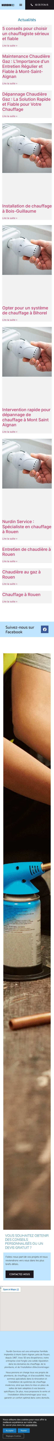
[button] (20, 5)
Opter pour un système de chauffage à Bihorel (25, 310)
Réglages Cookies (13, 1436)
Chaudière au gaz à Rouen (21, 574)
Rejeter (24, 1430)
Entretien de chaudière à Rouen (26, 552)
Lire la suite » (9, 45)
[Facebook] (44, 629)
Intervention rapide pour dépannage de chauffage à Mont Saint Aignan (26, 417)
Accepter (10, 1430)
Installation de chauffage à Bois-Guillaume (27, 208)
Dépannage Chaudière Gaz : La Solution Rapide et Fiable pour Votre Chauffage (26, 102)
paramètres (31, 1425)
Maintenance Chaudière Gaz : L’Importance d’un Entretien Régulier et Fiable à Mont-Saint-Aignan (26, 66)
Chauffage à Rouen (21, 594)
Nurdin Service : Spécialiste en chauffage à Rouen (26, 526)
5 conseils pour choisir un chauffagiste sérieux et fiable (25, 33)
